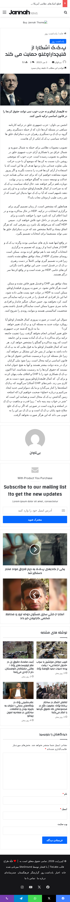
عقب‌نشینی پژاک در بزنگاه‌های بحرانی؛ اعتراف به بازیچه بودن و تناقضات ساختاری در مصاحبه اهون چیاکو (19, 709)
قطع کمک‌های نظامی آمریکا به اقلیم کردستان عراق (35, 3)
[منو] (4, 13)
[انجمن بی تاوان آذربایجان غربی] (23, 12)
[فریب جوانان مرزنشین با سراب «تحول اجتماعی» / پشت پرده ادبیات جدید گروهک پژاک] (51, 649)
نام (64, 793)
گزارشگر (35, 872)
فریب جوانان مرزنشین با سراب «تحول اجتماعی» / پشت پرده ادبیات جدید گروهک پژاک (51, 665)
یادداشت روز (51, 33)
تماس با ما (30, 878)
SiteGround (25, 866)
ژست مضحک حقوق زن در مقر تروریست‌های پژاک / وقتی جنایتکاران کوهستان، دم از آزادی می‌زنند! (19, 667)
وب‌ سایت (62, 824)
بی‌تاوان (58, 62)
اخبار (57, 872)
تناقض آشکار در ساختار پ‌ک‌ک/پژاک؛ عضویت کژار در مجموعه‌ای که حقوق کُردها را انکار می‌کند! (51, 707)
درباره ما (41, 878)
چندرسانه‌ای (10, 872)
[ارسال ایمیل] (53, 62)
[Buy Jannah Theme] (35, 22)
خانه (61, 33)
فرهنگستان (23, 872)
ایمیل (63, 809)
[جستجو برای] (65, 13)
